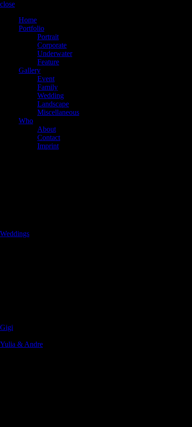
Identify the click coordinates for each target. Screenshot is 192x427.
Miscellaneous (58, 112)
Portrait (48, 37)
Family (47, 87)
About (46, 129)
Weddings (14, 234)
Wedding (50, 95)
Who (26, 121)
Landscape (53, 104)
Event (46, 79)
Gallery (30, 70)
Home (28, 20)
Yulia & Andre (21, 344)
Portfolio (31, 28)
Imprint (48, 146)
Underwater (54, 53)
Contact (48, 137)
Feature (48, 62)
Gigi (6, 327)
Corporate (52, 45)
